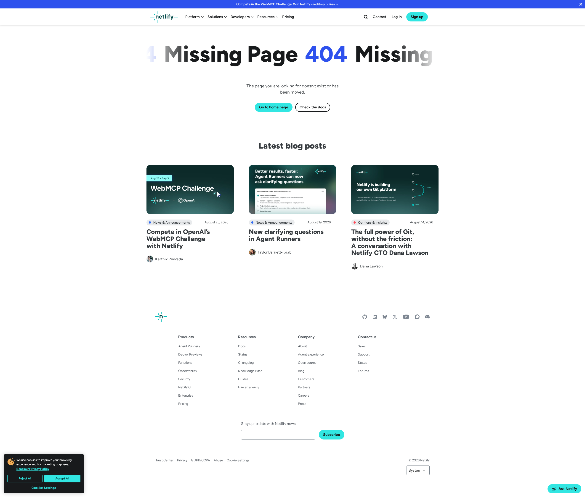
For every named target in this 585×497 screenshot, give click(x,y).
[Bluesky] (385, 318)
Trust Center (164, 460)
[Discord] (427, 318)
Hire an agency (248, 387)
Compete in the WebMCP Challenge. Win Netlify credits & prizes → (287, 4)
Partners (304, 387)
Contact (379, 17)
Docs (242, 346)
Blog (301, 371)
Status (242, 354)
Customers (306, 379)
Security (184, 379)
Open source (307, 363)
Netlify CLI (185, 387)
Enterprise (185, 395)
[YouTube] (406, 318)
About (302, 346)
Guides (243, 379)
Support (364, 354)
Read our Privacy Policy (32, 469)
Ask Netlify (567, 489)
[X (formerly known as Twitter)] (395, 318)
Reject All (25, 478)
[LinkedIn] (374, 318)
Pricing (288, 17)
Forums (363, 371)
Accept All (62, 478)
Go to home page (273, 107)
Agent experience (311, 354)
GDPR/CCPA (200, 460)
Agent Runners (189, 346)
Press (302, 404)
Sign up (417, 17)
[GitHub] (364, 318)
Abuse (218, 460)
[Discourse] (417, 318)
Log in (397, 17)
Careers (303, 395)
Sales (362, 346)
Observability (187, 371)
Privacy (182, 460)
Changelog (246, 363)
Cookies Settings (44, 487)
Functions (185, 363)
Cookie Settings (238, 460)
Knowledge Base (250, 371)
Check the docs (313, 107)
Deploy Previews (190, 354)
